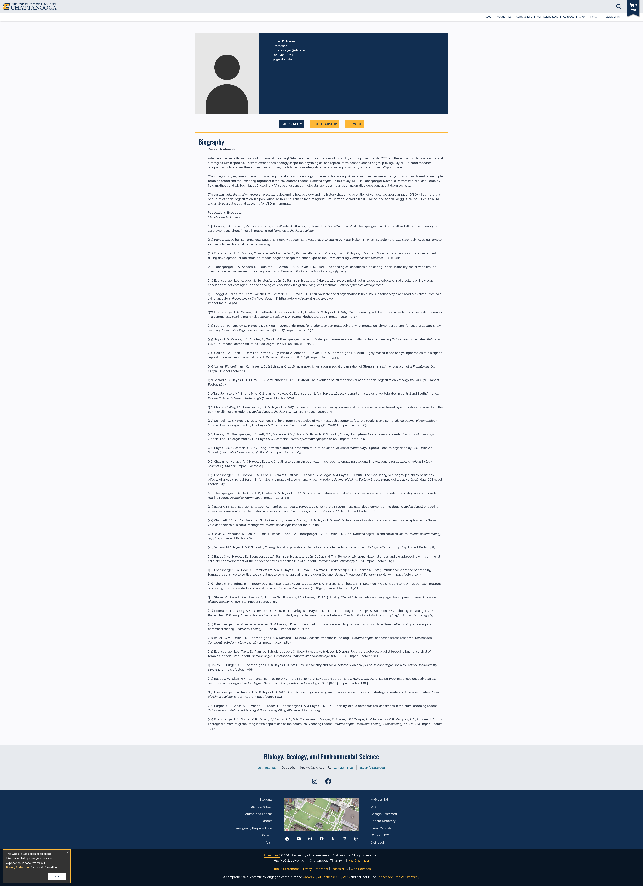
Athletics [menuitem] (568, 16)
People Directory (383, 821)
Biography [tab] (291, 124)
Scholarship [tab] (324, 124)
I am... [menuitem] (592, 17)
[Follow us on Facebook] (321, 837)
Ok (57, 876)
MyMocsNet (379, 799)
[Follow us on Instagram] (310, 837)
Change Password (384, 814)
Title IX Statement (285, 869)
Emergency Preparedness (253, 828)
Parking (267, 835)
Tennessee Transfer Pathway (398, 877)
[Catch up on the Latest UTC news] (356, 837)
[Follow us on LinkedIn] (344, 837)
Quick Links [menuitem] (611, 17)
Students (266, 799)
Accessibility (339, 869)
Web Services (360, 869)
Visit (269, 842)
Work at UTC (380, 835)
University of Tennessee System (326, 877)
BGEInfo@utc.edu (372, 767)
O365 (374, 806)
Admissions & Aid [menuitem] (547, 16)
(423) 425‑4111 (359, 860)
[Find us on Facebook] (328, 781)
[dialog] (36, 866)
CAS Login (378, 842)
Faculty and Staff (260, 806)
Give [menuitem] (582, 16)
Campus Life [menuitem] (524, 16)
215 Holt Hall (267, 767)
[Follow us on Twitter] (333, 837)
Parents (266, 821)
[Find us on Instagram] (314, 781)
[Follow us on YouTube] (298, 837)
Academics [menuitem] (504, 16)
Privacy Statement (314, 869)
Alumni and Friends (258, 814)
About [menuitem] (488, 16)
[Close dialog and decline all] (67, 852)
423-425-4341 (343, 767)
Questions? (272, 855)
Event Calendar (382, 828)
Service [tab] (354, 124)
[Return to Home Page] (287, 837)
